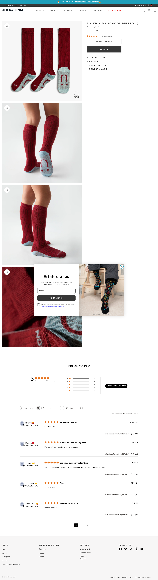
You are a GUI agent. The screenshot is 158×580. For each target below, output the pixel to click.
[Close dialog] (122, 266)
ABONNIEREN (56, 298)
